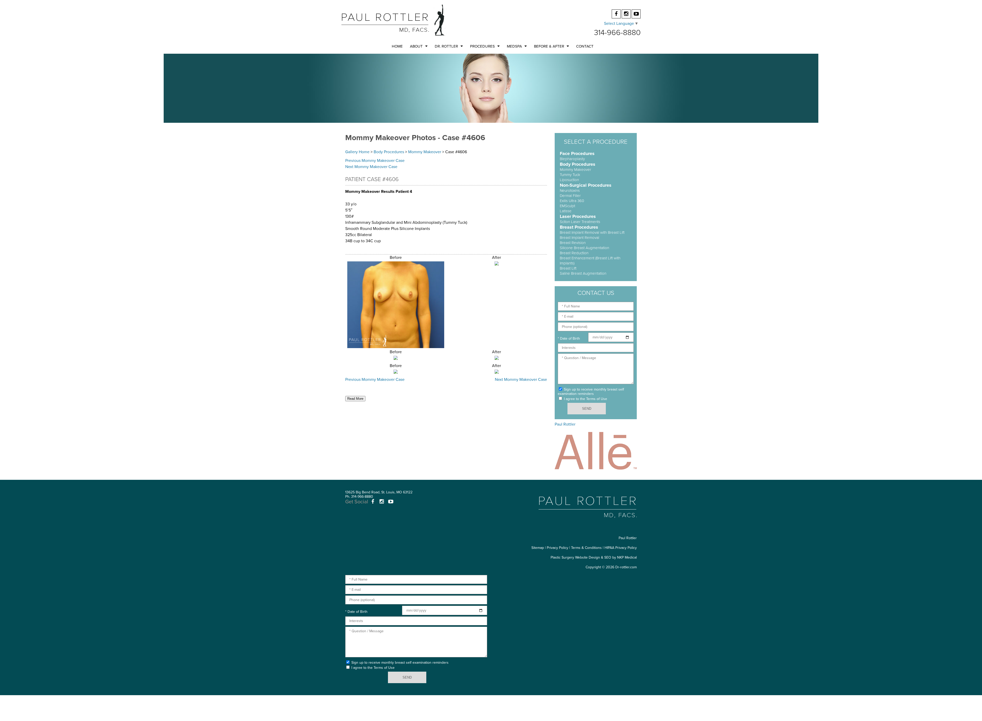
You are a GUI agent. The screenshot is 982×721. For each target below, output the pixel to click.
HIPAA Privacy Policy (621, 548)
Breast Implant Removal (579, 237)
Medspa (514, 46)
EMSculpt (567, 206)
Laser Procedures (578, 216)
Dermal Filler (570, 195)
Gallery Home (357, 151)
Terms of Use (596, 399)
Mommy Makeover (424, 151)
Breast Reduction (574, 253)
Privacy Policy (557, 548)
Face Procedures (577, 153)
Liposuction (569, 180)
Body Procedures (389, 151)
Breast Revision (573, 242)
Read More (355, 399)
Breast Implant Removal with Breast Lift (592, 232)
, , (378, 492)
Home (397, 46)
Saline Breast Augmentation (583, 273)
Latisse (566, 211)
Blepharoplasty (572, 159)
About (416, 46)
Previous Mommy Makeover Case (375, 160)
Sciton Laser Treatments (580, 221)
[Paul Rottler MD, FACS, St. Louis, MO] (394, 20)
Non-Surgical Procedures (585, 185)
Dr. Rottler (446, 46)
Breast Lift (568, 268)
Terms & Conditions (586, 548)
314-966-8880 (617, 32)
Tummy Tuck (570, 174)
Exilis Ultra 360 (572, 200)
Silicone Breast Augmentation (584, 248)
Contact (585, 46)
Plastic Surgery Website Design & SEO (581, 557)
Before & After (549, 46)
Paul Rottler (565, 424)
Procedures (482, 46)
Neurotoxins (570, 190)
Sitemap (537, 548)
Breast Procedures (579, 227)
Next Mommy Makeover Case (371, 166)
